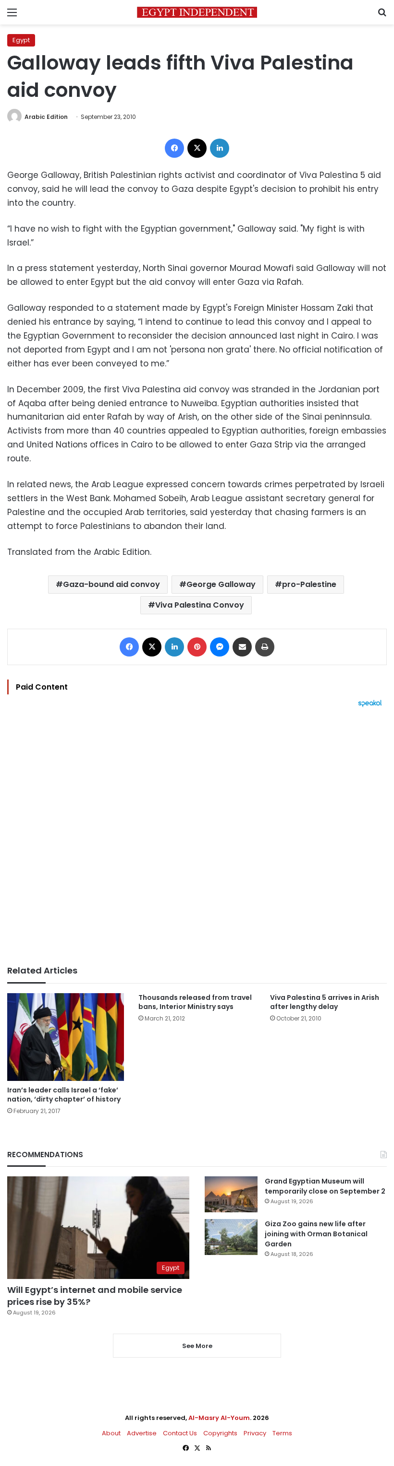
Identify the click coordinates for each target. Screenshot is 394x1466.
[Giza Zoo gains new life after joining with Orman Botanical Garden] (231, 1237)
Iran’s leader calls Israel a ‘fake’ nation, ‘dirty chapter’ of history (64, 1094)
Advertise (142, 1433)
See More (197, 1345)
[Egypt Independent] (197, 12)
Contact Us (180, 1433)
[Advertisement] (197, 836)
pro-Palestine (309, 584)
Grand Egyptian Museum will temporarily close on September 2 (325, 1186)
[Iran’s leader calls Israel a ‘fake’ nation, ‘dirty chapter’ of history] (65, 1036)
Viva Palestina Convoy (199, 604)
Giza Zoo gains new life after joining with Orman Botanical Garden (316, 1234)
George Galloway (221, 584)
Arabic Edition (46, 117)
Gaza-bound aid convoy (111, 584)
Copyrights (220, 1433)
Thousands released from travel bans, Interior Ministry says (195, 1002)
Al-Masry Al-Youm (219, 1417)
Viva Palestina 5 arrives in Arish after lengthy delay (324, 1002)
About (111, 1433)
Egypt (21, 40)
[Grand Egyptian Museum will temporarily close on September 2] (231, 1194)
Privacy (255, 1433)
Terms (282, 1433)
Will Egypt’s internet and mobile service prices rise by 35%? (94, 1296)
